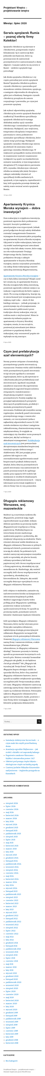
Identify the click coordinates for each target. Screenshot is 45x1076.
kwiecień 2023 (12, 903)
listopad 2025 (11, 830)
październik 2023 (13, 894)
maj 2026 (10, 812)
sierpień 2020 (12, 988)
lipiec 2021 (10, 958)
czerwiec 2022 (12, 934)
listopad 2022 (12, 918)
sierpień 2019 (11, 1025)
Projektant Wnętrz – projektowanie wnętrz (16, 9)
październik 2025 (13, 833)
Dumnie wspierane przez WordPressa (17, 1072)
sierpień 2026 (12, 803)
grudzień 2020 (12, 976)
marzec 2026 (11, 818)
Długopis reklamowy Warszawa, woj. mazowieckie (18, 504)
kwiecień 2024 (12, 879)
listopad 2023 (11, 891)
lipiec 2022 (10, 931)
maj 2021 (9, 964)
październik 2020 (13, 982)
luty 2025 (10, 852)
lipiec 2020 (11, 991)
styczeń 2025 (11, 855)
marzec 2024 (11, 882)
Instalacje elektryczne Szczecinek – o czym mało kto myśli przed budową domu (22, 743)
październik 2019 (13, 1019)
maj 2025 (9, 843)
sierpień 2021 (11, 955)
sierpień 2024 (12, 870)
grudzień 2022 (12, 915)
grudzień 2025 (12, 827)
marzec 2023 (11, 906)
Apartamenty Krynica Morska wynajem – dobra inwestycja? (21, 208)
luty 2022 (10, 940)
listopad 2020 (12, 979)
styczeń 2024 (11, 888)
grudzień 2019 (12, 1013)
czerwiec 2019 (12, 1031)
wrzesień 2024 (12, 867)
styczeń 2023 (11, 912)
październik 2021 (13, 949)
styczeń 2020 (11, 1009)
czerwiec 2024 (12, 873)
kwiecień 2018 (12, 1043)
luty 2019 (9, 1037)
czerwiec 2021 (12, 961)
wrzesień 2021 (12, 952)
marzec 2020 (11, 1003)
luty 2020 (10, 1006)
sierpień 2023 (12, 897)
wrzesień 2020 (12, 985)
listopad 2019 (11, 1016)
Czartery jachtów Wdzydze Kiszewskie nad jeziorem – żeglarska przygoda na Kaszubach (23, 770)
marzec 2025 (11, 849)
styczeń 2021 (11, 973)
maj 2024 (10, 876)
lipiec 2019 (10, 1028)
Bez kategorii (11, 1061)
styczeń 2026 (11, 824)
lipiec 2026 (11, 806)
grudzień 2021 (12, 943)
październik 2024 (13, 864)
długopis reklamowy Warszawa (26, 639)
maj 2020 (10, 997)
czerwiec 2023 (12, 900)
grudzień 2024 (12, 858)
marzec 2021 (11, 967)
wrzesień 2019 (12, 1022)
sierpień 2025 (12, 837)
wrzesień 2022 (12, 925)
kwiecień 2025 (12, 846)
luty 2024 (10, 885)
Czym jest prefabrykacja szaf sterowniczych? (21, 353)
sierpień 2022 (12, 928)
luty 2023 (10, 909)
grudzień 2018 (12, 1040)
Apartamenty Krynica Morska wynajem (20, 276)
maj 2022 (10, 937)
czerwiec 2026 (12, 809)
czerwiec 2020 (12, 994)
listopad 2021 (11, 946)
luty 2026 (10, 821)
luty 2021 (9, 970)
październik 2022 (13, 921)
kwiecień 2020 (12, 1000)
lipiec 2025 (10, 840)
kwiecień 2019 (12, 1034)
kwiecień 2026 (12, 815)
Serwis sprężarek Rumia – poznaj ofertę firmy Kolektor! (21, 36)
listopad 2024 (12, 861)
